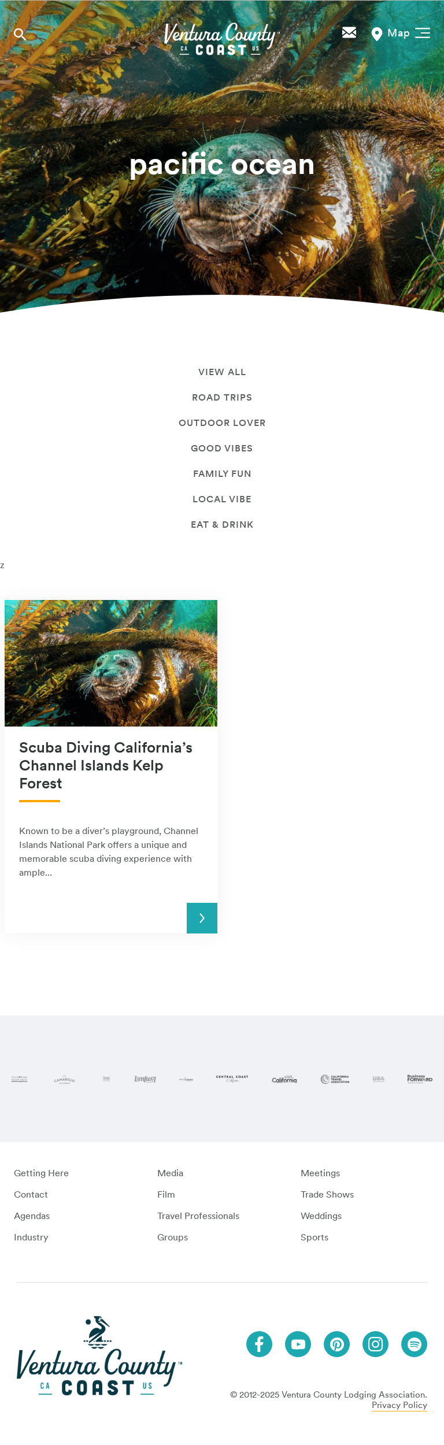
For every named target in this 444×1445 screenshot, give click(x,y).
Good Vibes (222, 448)
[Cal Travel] (335, 1079)
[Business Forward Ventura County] (420, 1079)
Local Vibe (222, 499)
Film (166, 1194)
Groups (172, 1237)
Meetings (320, 1173)
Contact (31, 1194)
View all (222, 371)
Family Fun (222, 473)
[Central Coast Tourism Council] (231, 1079)
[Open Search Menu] (20, 34)
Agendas (32, 1215)
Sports (314, 1237)
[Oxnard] (106, 1079)
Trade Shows (327, 1194)
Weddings (321, 1215)
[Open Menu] (420, 32)
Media (170, 1173)
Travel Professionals (198, 1215)
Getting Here (41, 1173)
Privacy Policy (399, 1405)
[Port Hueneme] (186, 1079)
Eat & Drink (222, 524)
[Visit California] (284, 1079)
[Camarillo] (64, 1079)
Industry (31, 1237)
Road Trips (222, 397)
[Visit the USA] (378, 1079)
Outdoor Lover (222, 422)
